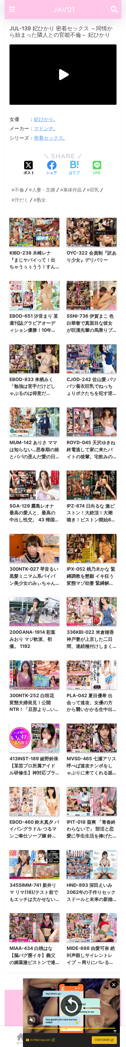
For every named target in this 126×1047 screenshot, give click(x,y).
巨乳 (94, 190)
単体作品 (72, 190)
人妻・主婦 (43, 190)
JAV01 (64, 9)
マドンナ (44, 128)
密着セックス (48, 138)
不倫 (19, 190)
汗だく (21, 200)
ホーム (21, 1043)
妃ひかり (44, 119)
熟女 (41, 200)
